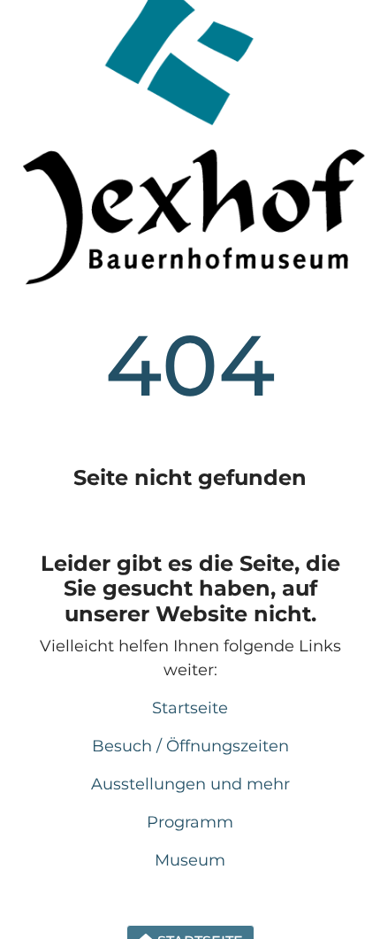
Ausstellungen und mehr (190, 784)
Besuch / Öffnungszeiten (190, 746)
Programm (190, 822)
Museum (190, 860)
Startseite (190, 708)
